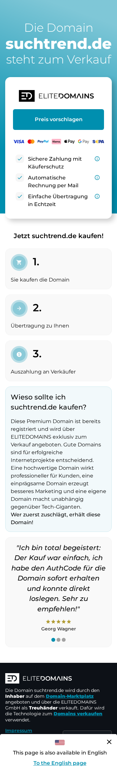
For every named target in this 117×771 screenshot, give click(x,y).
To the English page (59, 763)
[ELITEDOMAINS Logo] (58, 679)
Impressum (18, 730)
